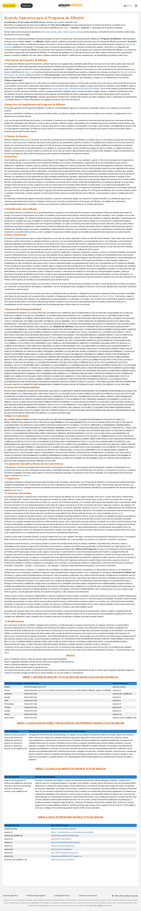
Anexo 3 (19, 490)
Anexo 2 (27, 475)
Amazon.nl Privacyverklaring (62, 846)
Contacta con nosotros (88, 895)
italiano (66, 32)
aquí (75, 22)
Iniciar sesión (9, 5)
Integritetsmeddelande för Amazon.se (66, 856)
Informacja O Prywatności (61, 849)
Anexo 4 (119, 513)
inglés (59, 32)
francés (47, 32)
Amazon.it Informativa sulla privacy (65, 842)
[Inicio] (71, 6)
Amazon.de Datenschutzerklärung (64, 835)
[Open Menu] (135, 6)
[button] (128, 5)
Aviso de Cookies (96, 905)
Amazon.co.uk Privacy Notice (62, 859)
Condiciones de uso (62, 895)
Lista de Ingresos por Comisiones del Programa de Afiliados (75, 88)
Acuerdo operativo (10, 895)
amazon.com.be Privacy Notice (63, 829)
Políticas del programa (36, 895)
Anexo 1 (66, 28)
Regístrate (26, 5)
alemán (53, 32)
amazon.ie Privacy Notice (61, 839)
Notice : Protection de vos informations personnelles (72, 832)
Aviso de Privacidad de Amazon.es (64, 853)
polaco (74, 32)
